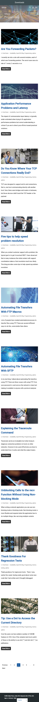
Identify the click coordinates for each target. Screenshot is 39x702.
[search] (30, 7)
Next (3, 668)
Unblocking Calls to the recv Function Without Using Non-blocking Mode (18, 494)
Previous (5, 665)
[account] (33, 7)
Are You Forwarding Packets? (18, 49)
